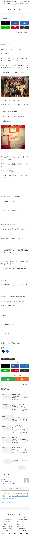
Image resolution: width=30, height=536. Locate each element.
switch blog (22, 517)
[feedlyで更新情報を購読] (8, 379)
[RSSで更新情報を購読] (22, 379)
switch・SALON (22, 530)
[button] (24, 27)
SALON (4, 358)
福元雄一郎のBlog (7, 521)
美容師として (12, 358)
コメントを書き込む (15, 488)
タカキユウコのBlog (22, 524)
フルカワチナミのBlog (22, 521)
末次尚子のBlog (8, 524)
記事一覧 (8, 530)
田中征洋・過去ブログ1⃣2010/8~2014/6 (7, 527)
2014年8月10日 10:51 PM (7, 481)
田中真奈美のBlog (22, 519)
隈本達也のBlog (8, 519)
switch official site (7, 517)
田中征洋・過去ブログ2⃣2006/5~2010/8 (22, 527)
